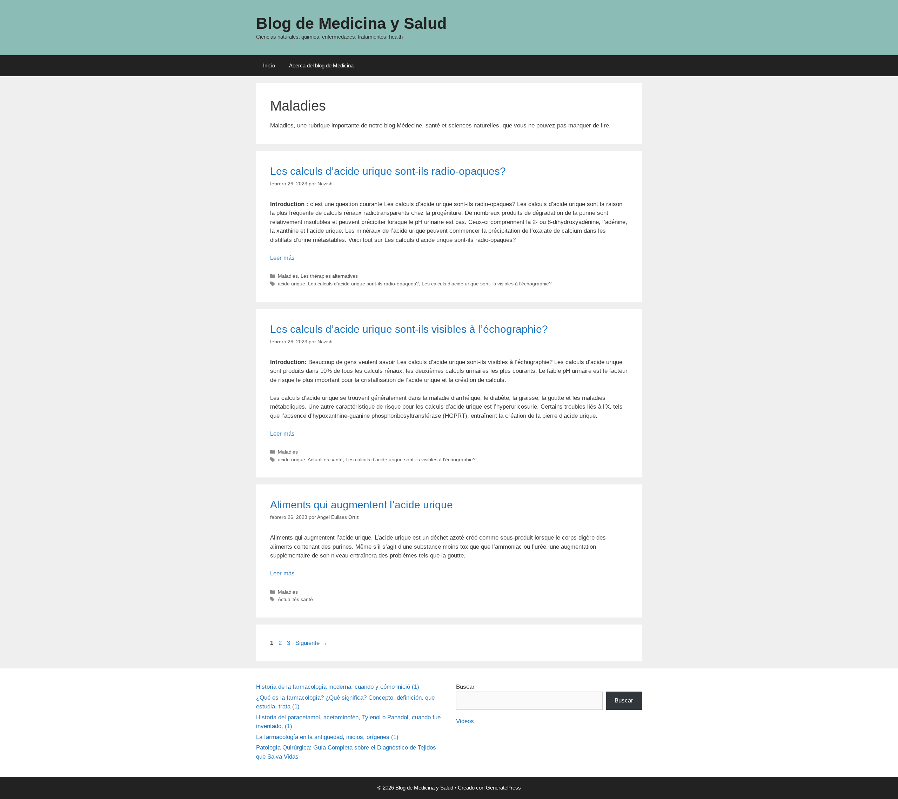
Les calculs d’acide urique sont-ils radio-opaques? (388, 171)
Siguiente (311, 643)
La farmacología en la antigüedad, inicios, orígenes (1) (327, 737)
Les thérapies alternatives (329, 276)
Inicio (269, 65)
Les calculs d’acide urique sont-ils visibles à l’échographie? (487, 283)
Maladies (288, 276)
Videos (465, 721)
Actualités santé (325, 459)
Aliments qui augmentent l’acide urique (361, 504)
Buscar (465, 687)
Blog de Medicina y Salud (351, 23)
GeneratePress (503, 788)
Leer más (282, 258)
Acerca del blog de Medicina (321, 65)
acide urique (291, 283)
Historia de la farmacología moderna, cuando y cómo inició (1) (337, 687)
